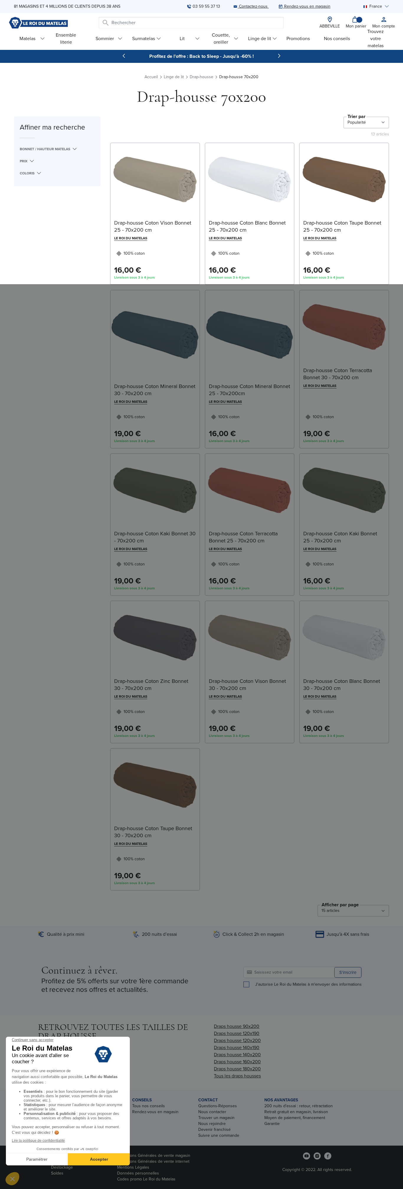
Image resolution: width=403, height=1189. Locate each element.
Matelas (27, 38)
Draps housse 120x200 (237, 1040)
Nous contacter (212, 1112)
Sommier (105, 38)
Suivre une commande (218, 1135)
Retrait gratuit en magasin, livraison (296, 1112)
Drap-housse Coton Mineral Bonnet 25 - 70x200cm (249, 389)
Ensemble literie (66, 38)
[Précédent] (124, 56)
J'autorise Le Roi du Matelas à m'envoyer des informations (308, 984)
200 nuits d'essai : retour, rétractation (298, 1106)
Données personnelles (138, 1173)
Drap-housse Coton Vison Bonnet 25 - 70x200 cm (152, 226)
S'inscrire (347, 972)
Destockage (62, 1167)
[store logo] (38, 23)
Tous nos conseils (148, 1106)
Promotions (298, 38)
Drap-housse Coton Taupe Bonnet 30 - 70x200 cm (153, 832)
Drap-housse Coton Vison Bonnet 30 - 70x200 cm (247, 684)
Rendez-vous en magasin (155, 1112)
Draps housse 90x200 (236, 1026)
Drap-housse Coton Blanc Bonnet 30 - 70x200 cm (341, 684)
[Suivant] (279, 56)
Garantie (272, 1124)
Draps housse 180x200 (237, 1068)
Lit (182, 38)
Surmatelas (143, 38)
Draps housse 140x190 (236, 1047)
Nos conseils (337, 38)
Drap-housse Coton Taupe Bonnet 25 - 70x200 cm (342, 226)
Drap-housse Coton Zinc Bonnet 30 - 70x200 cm (151, 684)
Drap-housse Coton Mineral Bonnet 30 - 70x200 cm (154, 389)
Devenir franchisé (214, 1129)
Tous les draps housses (237, 1075)
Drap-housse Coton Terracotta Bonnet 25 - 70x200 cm (243, 537)
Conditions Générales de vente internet (153, 1161)
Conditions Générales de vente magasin (153, 1155)
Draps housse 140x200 (237, 1054)
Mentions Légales (133, 1167)
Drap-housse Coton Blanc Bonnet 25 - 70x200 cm (247, 226)
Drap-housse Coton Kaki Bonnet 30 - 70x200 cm (155, 537)
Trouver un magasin (216, 1118)
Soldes (57, 1173)
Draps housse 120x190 (236, 1033)
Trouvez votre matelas (375, 38)
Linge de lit (259, 38)
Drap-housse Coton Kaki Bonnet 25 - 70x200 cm (340, 537)
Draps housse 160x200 (237, 1061)
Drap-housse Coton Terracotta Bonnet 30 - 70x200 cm (337, 374)
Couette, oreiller (221, 38)
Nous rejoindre (212, 1124)
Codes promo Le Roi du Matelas (146, 1179)
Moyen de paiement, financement (294, 1118)
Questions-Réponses (217, 1106)
